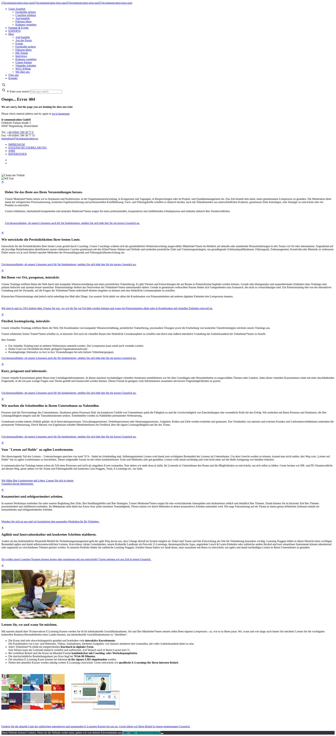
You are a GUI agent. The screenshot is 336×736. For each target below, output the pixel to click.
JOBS (11, 150)
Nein (132, 732)
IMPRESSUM (16, 144)
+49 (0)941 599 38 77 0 (20, 132)
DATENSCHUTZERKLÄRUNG (27, 147)
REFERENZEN (17, 153)
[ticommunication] (66, 2)
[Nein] (162, 733)
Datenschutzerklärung (148, 732)
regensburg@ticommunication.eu (19, 138)
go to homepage (61, 113)
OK (125, 732)
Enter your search (19, 91)
